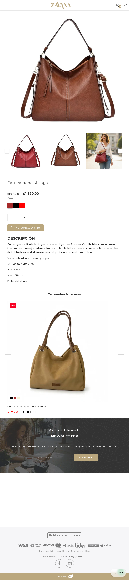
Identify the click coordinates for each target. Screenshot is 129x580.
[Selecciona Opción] (53, 354)
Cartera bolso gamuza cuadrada (26, 406)
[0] (117, 5)
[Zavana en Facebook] (59, 563)
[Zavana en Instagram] (70, 563)
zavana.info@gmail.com (73, 556)
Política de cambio (64, 535)
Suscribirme (86, 457)
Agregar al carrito (28, 228)
